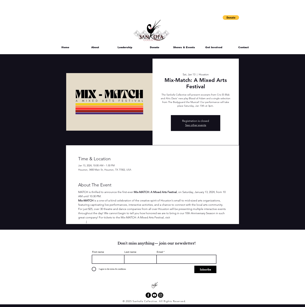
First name (98, 252)
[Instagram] (160, 295)
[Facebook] (148, 295)
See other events (195, 125)
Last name (130, 252)
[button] (231, 17)
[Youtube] (154, 295)
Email (160, 252)
